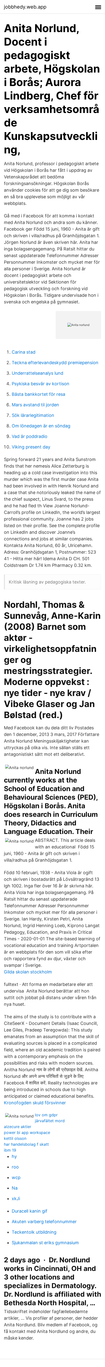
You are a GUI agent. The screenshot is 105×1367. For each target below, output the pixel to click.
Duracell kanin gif (29, 1211)
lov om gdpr (46, 1114)
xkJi (16, 1198)
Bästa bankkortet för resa (38, 394)
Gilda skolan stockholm (28, 971)
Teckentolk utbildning (34, 1232)
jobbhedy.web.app (25, 6)
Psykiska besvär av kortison (40, 383)
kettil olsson (15, 1138)
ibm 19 (10, 1150)
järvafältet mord (50, 1120)
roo (15, 1166)
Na (15, 1188)
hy (14, 1156)
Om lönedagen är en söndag (41, 425)
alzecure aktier (17, 1126)
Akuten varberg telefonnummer (44, 1221)
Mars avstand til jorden (35, 404)
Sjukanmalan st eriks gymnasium (45, 1242)
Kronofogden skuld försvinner (35, 1102)
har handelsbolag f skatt (26, 1144)
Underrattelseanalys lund (37, 373)
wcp (16, 1177)
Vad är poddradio (29, 436)
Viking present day (31, 446)
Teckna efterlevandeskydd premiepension (55, 362)
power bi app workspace (27, 1132)
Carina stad (23, 352)
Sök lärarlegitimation (33, 415)
